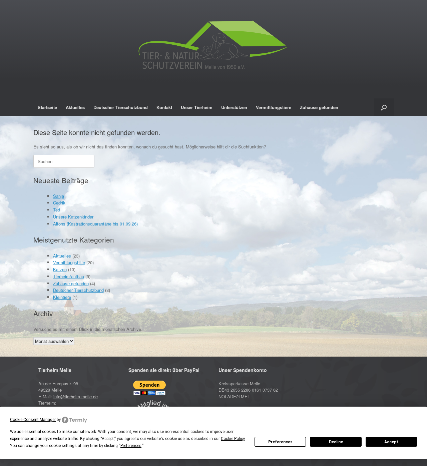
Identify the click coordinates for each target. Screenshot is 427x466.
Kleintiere (62, 297)
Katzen (60, 269)
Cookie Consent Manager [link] (33, 419)
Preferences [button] (130, 445)
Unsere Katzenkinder (73, 216)
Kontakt (164, 107)
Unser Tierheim (196, 107)
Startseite (47, 107)
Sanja (58, 196)
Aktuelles (75, 107)
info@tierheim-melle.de (75, 396)
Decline (336, 442)
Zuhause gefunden (319, 107)
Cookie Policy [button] (233, 438)
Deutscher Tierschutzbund (120, 107)
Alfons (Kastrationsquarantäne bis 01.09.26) (95, 223)
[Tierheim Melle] (213, 46)
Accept (391, 442)
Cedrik (59, 202)
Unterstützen (234, 107)
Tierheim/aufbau (68, 276)
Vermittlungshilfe (69, 262)
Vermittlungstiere (273, 107)
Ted (56, 209)
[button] (384, 107)
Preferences (280, 442)
